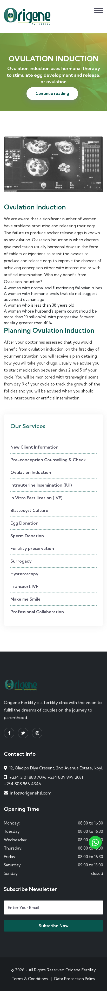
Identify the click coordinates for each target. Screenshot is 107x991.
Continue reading (52, 93)
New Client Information (34, 447)
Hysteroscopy (24, 573)
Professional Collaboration (37, 611)
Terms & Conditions (30, 978)
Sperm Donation (27, 535)
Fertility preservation (32, 548)
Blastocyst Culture (29, 510)
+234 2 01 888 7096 (27, 777)
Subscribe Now (54, 925)
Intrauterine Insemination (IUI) (41, 485)
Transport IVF (24, 586)
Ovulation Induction (30, 472)
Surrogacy (21, 561)
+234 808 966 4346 (22, 783)
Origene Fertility (80, 969)
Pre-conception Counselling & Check (48, 459)
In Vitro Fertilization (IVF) (36, 497)
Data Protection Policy (74, 978)
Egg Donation (24, 523)
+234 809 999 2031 (65, 777)
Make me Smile (25, 599)
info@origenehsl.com (30, 793)
